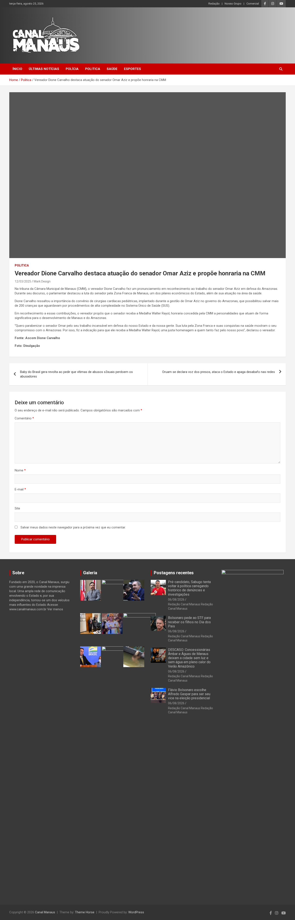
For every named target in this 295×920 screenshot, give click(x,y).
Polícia (72, 69)
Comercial (252, 3)
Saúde (112, 69)
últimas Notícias (44, 69)
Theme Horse (84, 912)
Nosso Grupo (233, 3)
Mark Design (42, 281)
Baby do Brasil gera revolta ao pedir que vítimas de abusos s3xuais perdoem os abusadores (76, 374)
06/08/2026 (176, 599)
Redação (214, 3)
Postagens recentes (174, 572)
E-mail (20, 489)
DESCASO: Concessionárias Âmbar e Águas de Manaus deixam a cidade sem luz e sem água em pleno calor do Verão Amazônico (189, 658)
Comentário (24, 418)
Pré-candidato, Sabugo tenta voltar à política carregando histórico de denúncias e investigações (189, 588)
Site (17, 508)
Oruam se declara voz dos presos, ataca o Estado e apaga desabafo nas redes (218, 372)
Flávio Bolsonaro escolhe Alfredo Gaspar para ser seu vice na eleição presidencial (189, 694)
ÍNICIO (17, 69)
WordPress (136, 912)
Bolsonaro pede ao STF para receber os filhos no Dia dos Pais (189, 622)
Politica (92, 69)
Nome (20, 470)
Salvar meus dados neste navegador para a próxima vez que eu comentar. (73, 527)
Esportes (132, 69)
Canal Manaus (45, 912)
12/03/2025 (23, 281)
